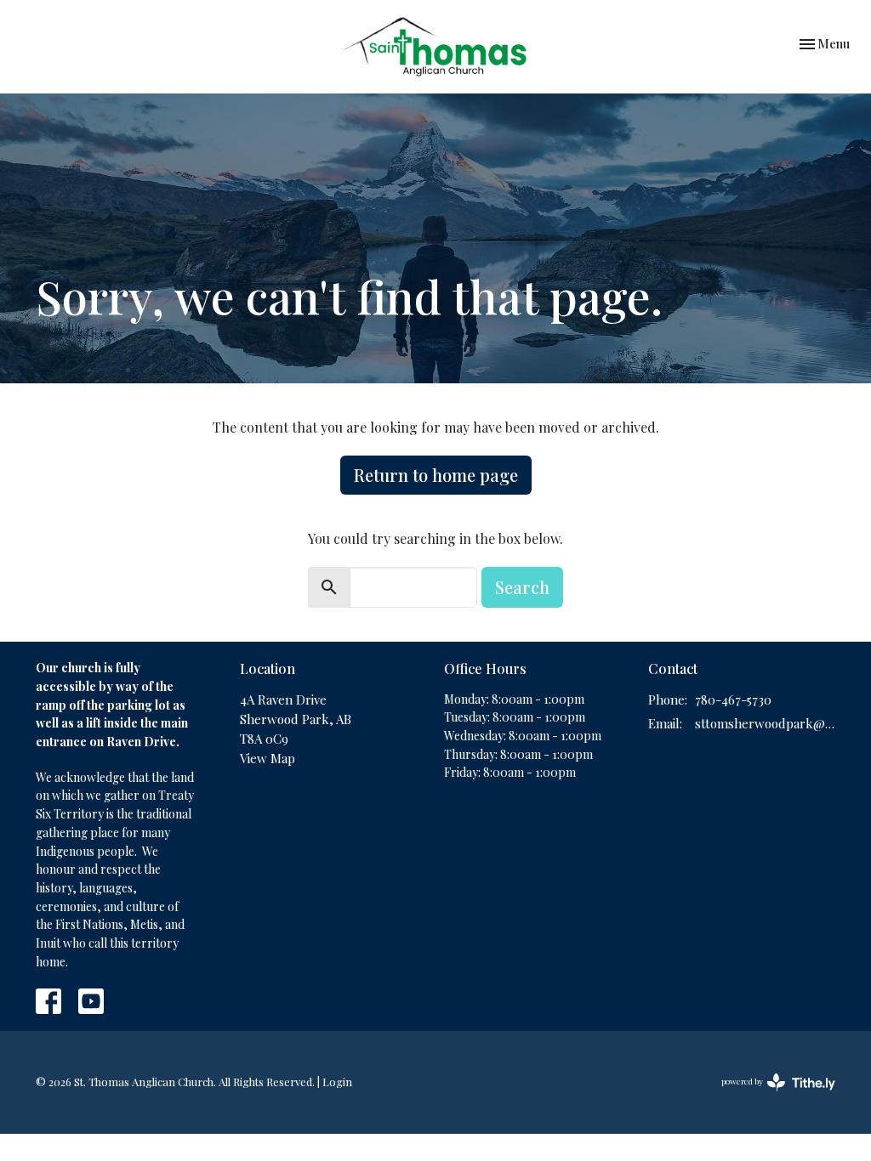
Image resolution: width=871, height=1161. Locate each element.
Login (337, 1081)
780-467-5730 (733, 699)
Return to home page (436, 474)
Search (522, 586)
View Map (267, 758)
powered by (769, 1095)
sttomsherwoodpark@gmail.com (765, 723)
